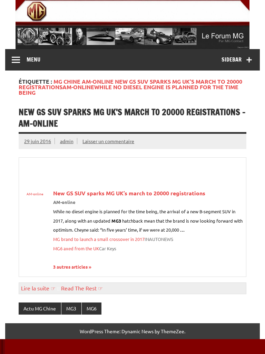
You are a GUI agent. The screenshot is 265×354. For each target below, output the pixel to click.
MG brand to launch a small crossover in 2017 (99, 239)
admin (66, 141)
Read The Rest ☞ (82, 288)
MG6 (92, 308)
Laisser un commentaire (108, 141)
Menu (33, 59)
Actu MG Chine (39, 308)
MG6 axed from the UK (76, 248)
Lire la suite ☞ (38, 288)
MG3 (71, 308)
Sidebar (232, 59)
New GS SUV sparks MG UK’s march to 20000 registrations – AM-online (132, 118)
